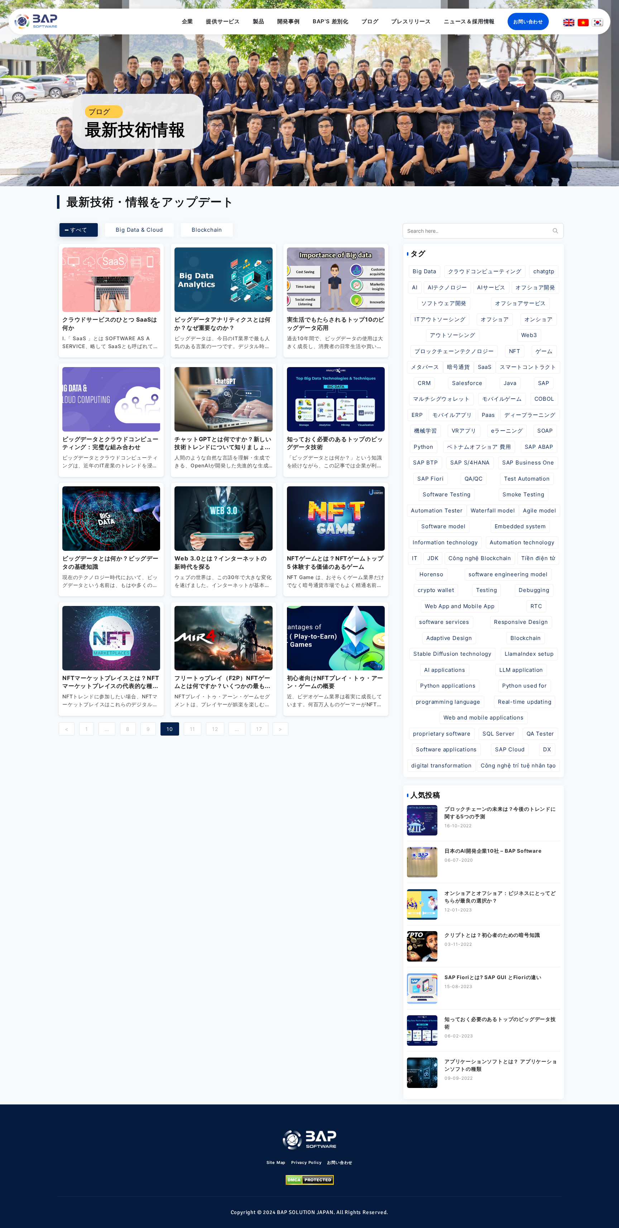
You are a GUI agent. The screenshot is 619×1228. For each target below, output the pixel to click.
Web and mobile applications (483, 717)
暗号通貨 (458, 366)
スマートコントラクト (528, 366)
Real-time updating (524, 701)
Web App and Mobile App (460, 606)
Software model (443, 526)
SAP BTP (425, 462)
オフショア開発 (535, 287)
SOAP (545, 430)
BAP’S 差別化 (331, 21)
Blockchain (207, 229)
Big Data (424, 271)
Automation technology (522, 542)
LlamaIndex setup (529, 653)
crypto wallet (436, 590)
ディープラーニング (529, 414)
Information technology (445, 542)
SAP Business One (528, 462)
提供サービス (223, 21)
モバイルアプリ (452, 414)
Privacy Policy (306, 1162)
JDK (432, 558)
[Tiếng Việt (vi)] (583, 22)
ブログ (369, 21)
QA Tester (540, 733)
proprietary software (442, 733)
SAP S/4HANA (470, 462)
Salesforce (467, 383)
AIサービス (491, 287)
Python (423, 446)
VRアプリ (464, 430)
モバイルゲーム (502, 398)
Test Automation (527, 478)
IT (415, 558)
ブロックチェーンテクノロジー (454, 351)
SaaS (485, 366)
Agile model (539, 510)
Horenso (431, 574)
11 (193, 729)
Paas (488, 414)
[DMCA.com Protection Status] (309, 1180)
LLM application (521, 669)
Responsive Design (521, 621)
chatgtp (544, 271)
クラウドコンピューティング (485, 271)
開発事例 (288, 21)
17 (259, 729)
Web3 (529, 335)
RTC (536, 606)
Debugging (534, 590)
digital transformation (441, 765)
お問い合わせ (528, 21)
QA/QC (474, 478)
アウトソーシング (452, 335)
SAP (544, 383)
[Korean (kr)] (597, 22)
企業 (187, 21)
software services (444, 621)
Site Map (276, 1162)
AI (415, 287)
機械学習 (425, 430)
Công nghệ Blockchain (479, 558)
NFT (514, 351)
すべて (78, 229)
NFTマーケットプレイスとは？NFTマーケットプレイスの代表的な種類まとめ (110, 686)
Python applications (447, 685)
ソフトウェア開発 (443, 303)
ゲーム (544, 351)
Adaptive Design (449, 638)
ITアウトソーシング (439, 319)
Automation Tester (437, 510)
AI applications (444, 669)
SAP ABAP (539, 446)
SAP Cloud (510, 749)
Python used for (524, 685)
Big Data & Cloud (139, 229)
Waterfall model (493, 510)
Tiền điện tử (538, 558)
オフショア (495, 319)
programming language (448, 701)
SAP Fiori (430, 478)
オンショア (538, 319)
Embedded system (520, 526)
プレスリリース (411, 21)
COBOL (544, 398)
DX (547, 749)
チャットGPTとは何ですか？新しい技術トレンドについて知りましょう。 (223, 447)
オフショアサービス (520, 303)
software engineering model (508, 574)
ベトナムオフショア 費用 (479, 446)
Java (510, 383)
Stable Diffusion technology (452, 653)
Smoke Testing (523, 494)
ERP (417, 414)
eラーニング (507, 430)
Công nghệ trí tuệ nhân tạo (518, 765)
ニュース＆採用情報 (469, 21)
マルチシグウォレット (441, 398)
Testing (486, 590)
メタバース (425, 366)
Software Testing (447, 494)
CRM (424, 383)
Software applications (446, 749)
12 (215, 729)
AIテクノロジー (447, 287)
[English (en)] (568, 22)
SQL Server (498, 733)
